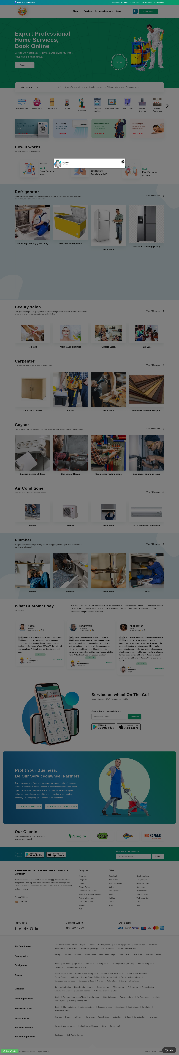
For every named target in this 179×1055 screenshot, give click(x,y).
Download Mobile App (26, 2)
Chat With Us (10, 1051)
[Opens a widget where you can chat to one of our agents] (169, 1050)
